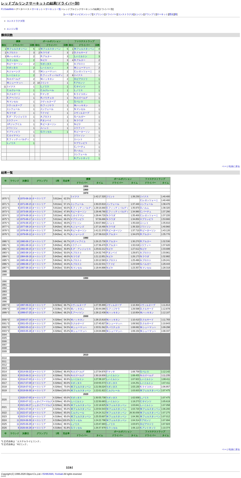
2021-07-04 (25, 409)
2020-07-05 (25, 397)
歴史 (171, 14)
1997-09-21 (25, 305)
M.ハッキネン (14, 56)
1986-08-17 (25, 264)
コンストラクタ (125, 14)
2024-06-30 (25, 420)
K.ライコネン (80, 94)
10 (18, 241)
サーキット (37, 9)
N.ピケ (44, 60)
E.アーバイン (13, 98)
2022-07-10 (25, 413)
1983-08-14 (25, 252)
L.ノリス (45, 86)
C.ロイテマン (13, 135)
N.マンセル (12, 101)
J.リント (45, 83)
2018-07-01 (25, 387)
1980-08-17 (25, 241)
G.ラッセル (12, 60)
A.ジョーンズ (13, 71)
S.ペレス (78, 101)
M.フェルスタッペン (17, 49)
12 (18, 211)
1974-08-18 (25, 215)
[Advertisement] (125, 462)
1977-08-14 (25, 227)
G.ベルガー (79, 116)
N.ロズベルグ (13, 79)
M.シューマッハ (82, 67)
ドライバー (111, 14)
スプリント (98, 14)
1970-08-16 (25, 198)
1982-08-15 (25, 249)
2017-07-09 (25, 383)
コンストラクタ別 (16, 21)
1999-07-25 (25, 312)
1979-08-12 (25, 234)
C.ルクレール (13, 90)
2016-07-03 (25, 379)
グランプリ (150, 14)
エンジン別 (12, 29)
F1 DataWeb (7, 9)
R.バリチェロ (47, 98)
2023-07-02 (25, 416)
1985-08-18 (25, 260)
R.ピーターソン (15, 64)
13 (18, 249)
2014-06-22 (25, 371)
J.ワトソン (12, 128)
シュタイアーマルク (42, 401)
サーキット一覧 (53, 9)
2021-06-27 (25, 405)
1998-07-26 (25, 309)
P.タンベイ (46, 120)
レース (67, 14)
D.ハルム (78, 150)
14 (18, 305)
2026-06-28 (25, 428)
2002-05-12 (25, 327)
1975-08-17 (25, 219)
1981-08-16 (25, 245)
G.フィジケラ (47, 105)
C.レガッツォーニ (83, 71)
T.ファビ (45, 113)
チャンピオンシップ (82, 14)
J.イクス (78, 75)
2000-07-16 (25, 320)
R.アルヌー (46, 56)
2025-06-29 (25, 424)
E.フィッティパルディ (52, 75)
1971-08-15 (25, 204)
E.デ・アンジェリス (17, 116)
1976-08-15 (25, 223)
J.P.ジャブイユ (14, 124)
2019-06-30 (25, 390)
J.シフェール (13, 109)
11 (18, 223)
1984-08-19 (25, 256)
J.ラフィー (12, 120)
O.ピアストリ (81, 79)
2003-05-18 (25, 331)
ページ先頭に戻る (231, 166)
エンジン (138, 14)
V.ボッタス (46, 64)
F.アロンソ (79, 83)
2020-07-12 (25, 401)
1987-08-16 (25, 268)
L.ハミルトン (80, 56)
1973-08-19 (25, 211)
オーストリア (39, 198)
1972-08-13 (25, 208)
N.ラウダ (45, 52)
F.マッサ (45, 94)
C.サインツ (79, 86)
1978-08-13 (25, 230)
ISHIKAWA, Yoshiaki (53, 474)
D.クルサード (81, 52)
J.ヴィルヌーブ (48, 101)
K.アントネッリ (82, 158)
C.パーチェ (79, 147)
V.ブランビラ (13, 132)
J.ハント (45, 128)
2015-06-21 (25, 375)
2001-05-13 (25, 323)
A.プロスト (12, 52)
